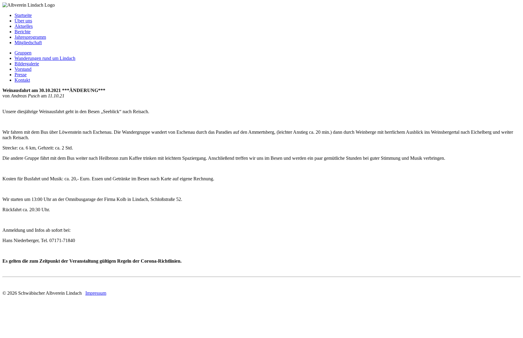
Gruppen (23, 52)
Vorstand (23, 69)
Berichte (23, 31)
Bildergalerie (27, 63)
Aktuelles (24, 26)
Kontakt (22, 80)
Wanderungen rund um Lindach (45, 58)
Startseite (23, 15)
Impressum (95, 293)
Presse (21, 74)
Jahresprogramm (30, 37)
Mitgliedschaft (28, 42)
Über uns (23, 20)
